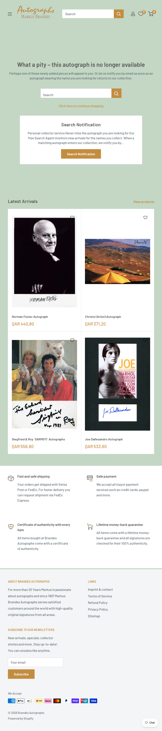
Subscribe (21, 674)
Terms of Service (100, 596)
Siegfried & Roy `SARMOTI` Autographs (38, 439)
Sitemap (94, 616)
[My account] (133, 14)
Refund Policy (97, 603)
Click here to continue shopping (81, 106)
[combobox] (88, 13)
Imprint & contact (100, 589)
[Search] (119, 13)
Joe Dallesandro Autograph (104, 439)
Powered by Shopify (20, 718)
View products (144, 202)
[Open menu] (10, 14)
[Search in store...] (116, 93)
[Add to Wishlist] (72, 217)
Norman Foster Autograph (30, 316)
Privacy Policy (98, 609)
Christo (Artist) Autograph (103, 316)
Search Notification (81, 154)
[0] (150, 13)
